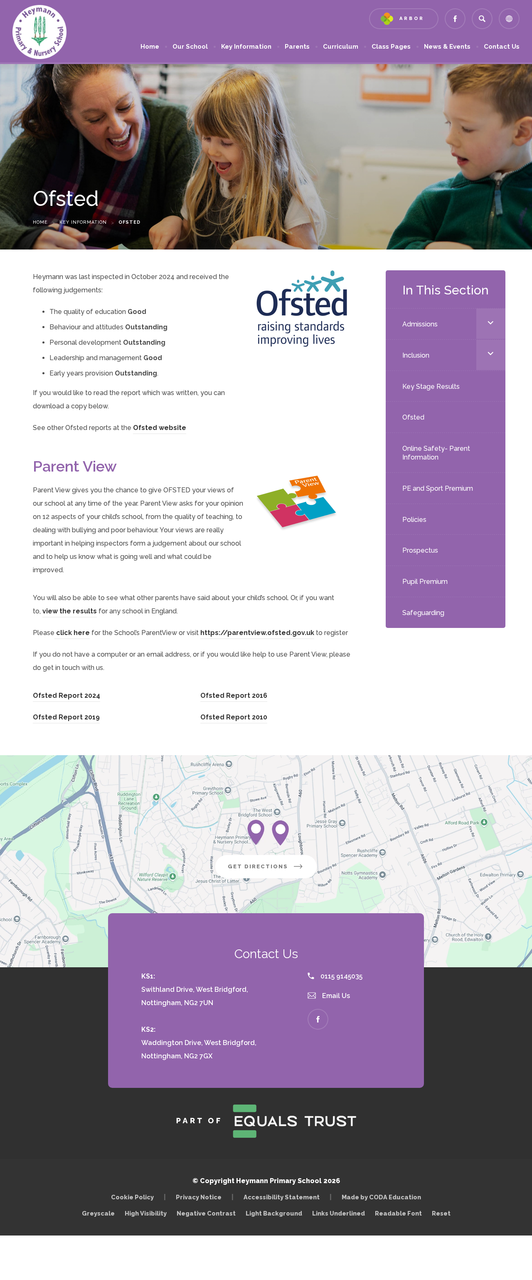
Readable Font (398, 1213)
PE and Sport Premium (437, 488)
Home (149, 46)
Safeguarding (423, 613)
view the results (69, 612)
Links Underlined (338, 1213)
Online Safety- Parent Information (436, 453)
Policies (414, 520)
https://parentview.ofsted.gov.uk (257, 634)
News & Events (447, 46)
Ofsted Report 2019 (66, 718)
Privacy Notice (199, 1197)
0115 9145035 (340, 976)
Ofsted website (159, 429)
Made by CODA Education (383, 1197)
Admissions (420, 324)
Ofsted (413, 417)
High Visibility (146, 1213)
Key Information (246, 46)
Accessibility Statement (282, 1197)
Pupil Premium (425, 582)
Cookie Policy (132, 1197)
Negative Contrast (206, 1213)
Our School (190, 46)
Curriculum (340, 46)
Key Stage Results (431, 386)
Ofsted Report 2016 (233, 697)
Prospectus (420, 550)
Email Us (335, 996)
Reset (441, 1213)
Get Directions (272, 870)
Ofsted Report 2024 (66, 697)
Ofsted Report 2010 (233, 718)
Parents (297, 46)
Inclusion (415, 355)
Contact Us (502, 46)
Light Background (274, 1213)
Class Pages (391, 46)
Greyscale (98, 1213)
